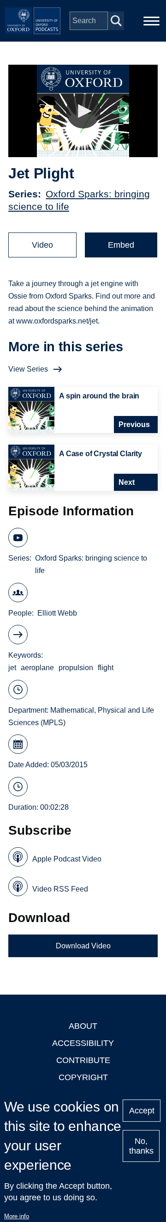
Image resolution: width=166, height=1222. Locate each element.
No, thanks (141, 1145)
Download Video (83, 946)
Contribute (83, 1060)
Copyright (83, 1077)
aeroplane (37, 668)
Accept (141, 1110)
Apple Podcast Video (66, 859)
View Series (28, 369)
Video (42, 245)
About (83, 1026)
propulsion (76, 668)
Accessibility (83, 1043)
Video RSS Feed (60, 889)
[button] (83, 111)
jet (12, 668)
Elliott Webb (57, 613)
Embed (121, 245)
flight (105, 668)
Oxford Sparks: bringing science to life (91, 564)
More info (16, 1216)
